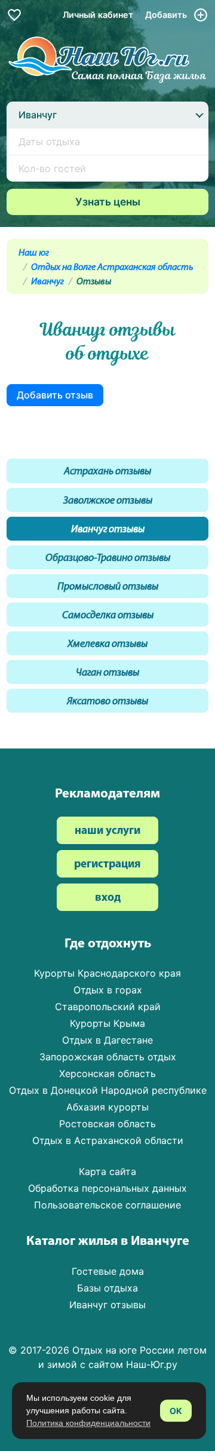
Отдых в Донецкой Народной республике (108, 1090)
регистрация (107, 864)
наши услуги (107, 831)
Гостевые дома (108, 1271)
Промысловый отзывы (107, 587)
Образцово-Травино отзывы (107, 558)
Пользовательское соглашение (107, 1205)
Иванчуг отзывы (108, 529)
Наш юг (34, 253)
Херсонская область (107, 1073)
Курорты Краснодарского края (107, 973)
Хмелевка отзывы (107, 644)
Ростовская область (107, 1124)
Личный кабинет (98, 15)
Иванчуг (47, 282)
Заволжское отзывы (107, 501)
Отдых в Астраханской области (107, 1140)
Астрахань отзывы (107, 472)
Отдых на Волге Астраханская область (112, 267)
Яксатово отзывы (107, 702)
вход (108, 898)
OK (176, 1411)
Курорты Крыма (107, 1023)
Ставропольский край (108, 1007)
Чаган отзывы (107, 673)
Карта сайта (107, 1171)
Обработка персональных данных (107, 1188)
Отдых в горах (107, 990)
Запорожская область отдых (107, 1057)
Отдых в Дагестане (107, 1040)
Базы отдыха (107, 1288)
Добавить (167, 15)
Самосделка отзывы (107, 616)
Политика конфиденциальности (88, 1423)
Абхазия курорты (107, 1107)
